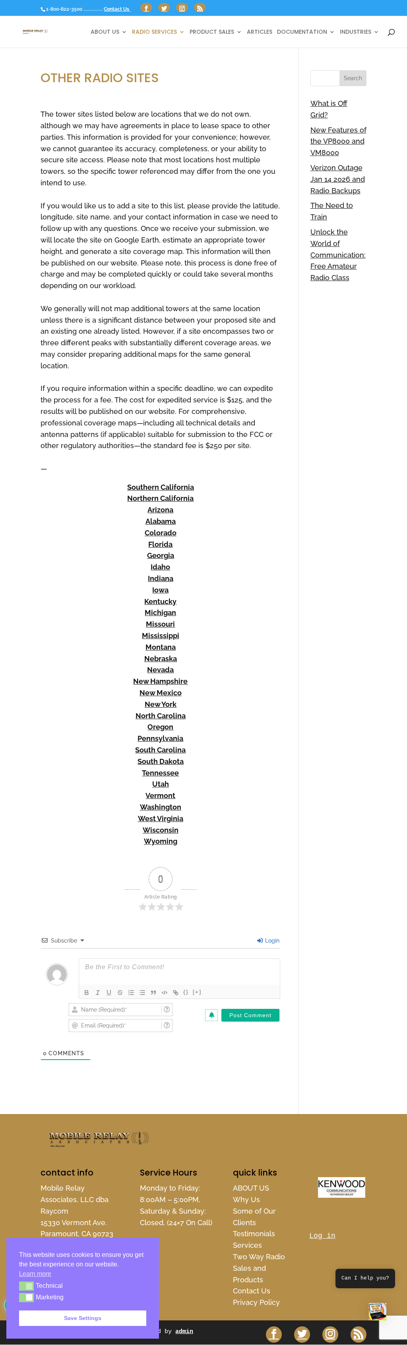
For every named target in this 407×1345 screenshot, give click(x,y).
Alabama (160, 521)
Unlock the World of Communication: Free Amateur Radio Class (338, 255)
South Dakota (161, 761)
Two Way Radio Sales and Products (259, 1268)
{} (186, 992)
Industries (355, 32)
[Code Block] (164, 992)
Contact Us (117, 9)
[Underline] (108, 992)
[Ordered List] (131, 992)
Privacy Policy (256, 1302)
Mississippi (160, 635)
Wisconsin (160, 830)
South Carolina (160, 750)
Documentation (302, 32)
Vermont (160, 795)
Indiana (160, 578)
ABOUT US (105, 32)
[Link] (175, 992)
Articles (259, 32)
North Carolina (161, 716)
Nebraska (160, 658)
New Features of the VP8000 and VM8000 (338, 141)
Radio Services (154, 32)
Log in (322, 1236)
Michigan (160, 612)
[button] (377, 1313)
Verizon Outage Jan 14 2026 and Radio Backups (337, 179)
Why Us (246, 1199)
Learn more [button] (35, 1273)
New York (160, 704)
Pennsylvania (160, 738)
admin (184, 1331)
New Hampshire (160, 681)
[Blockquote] (153, 992)
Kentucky (160, 601)
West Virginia (160, 818)
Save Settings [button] (82, 1318)
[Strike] (120, 992)
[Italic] (97, 992)
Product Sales (212, 32)
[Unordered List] (142, 992)
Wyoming (160, 841)
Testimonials (254, 1234)
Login (271, 940)
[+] (197, 992)
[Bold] (86, 992)
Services (247, 1245)
